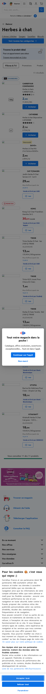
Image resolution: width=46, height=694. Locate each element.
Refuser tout (23, 684)
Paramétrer (23, 690)
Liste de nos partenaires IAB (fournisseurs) (21, 668)
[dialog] (23, 630)
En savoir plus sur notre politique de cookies (23, 642)
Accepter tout (23, 678)
